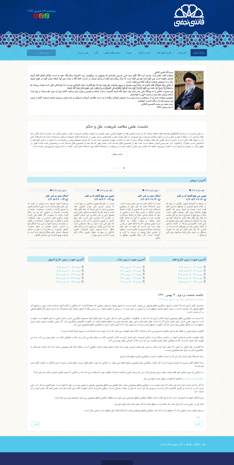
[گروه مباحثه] (46, 16)
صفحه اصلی (199, 52)
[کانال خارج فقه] (41, 16)
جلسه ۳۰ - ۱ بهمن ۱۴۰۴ (131, 275)
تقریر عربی (83, 52)
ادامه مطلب (117, 154)
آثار (96, 52)
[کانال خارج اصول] (36, 16)
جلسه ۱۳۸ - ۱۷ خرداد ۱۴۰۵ (190, 278)
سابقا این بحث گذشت (193, 379)
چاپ (198, 417)
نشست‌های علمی (112, 52)
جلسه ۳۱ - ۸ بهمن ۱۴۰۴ (131, 271)
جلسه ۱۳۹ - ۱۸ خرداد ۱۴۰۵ (190, 275)
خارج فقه (182, 52)
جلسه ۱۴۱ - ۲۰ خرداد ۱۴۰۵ (191, 267)
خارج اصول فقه (164, 52)
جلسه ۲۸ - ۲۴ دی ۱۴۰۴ (131, 282)
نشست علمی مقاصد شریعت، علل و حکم (117, 126)
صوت (129, 52)
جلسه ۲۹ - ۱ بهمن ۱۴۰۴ (131, 278)
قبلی (198, 424)
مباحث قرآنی (144, 52)
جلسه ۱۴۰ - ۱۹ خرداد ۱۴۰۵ (191, 271)
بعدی (35, 424)
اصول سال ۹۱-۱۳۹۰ (165, 299)
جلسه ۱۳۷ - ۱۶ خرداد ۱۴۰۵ (190, 282)
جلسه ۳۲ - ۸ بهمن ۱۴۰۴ (131, 267)
